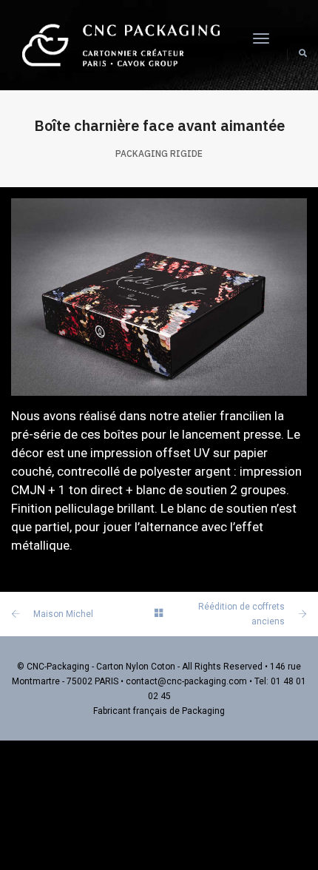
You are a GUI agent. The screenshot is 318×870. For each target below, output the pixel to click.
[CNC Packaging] (121, 44)
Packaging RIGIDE (159, 153)
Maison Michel (63, 614)
